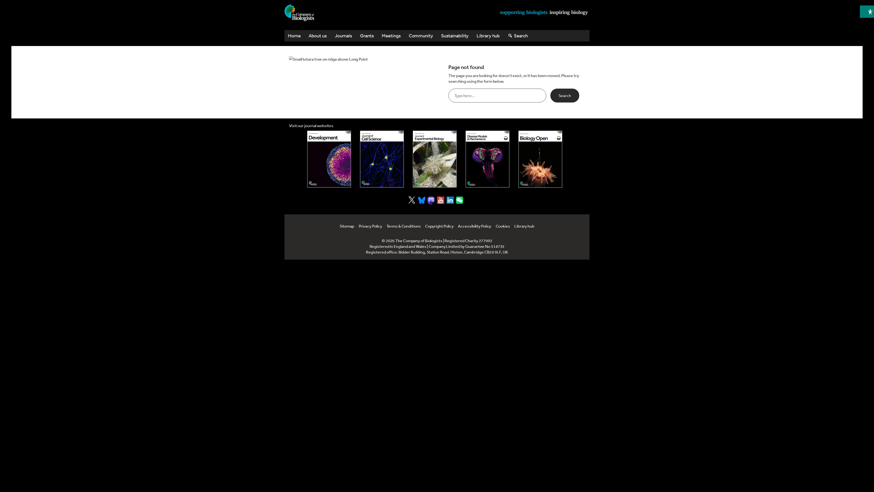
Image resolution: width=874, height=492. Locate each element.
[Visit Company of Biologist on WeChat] (459, 202)
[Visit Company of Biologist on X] (412, 200)
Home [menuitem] (294, 35)
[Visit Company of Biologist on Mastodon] (431, 200)
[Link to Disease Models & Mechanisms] (487, 159)
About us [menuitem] (318, 35)
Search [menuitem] (521, 35)
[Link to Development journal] (329, 159)
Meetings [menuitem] (391, 35)
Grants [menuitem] (367, 35)
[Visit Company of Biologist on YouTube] (440, 200)
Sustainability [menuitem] (455, 35)
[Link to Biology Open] (540, 159)
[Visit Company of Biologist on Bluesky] (421, 200)
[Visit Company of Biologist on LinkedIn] (450, 200)
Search (565, 95)
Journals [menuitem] (343, 35)
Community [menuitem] (421, 35)
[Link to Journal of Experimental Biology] (435, 159)
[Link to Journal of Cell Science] (382, 159)
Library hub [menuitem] (488, 35)
